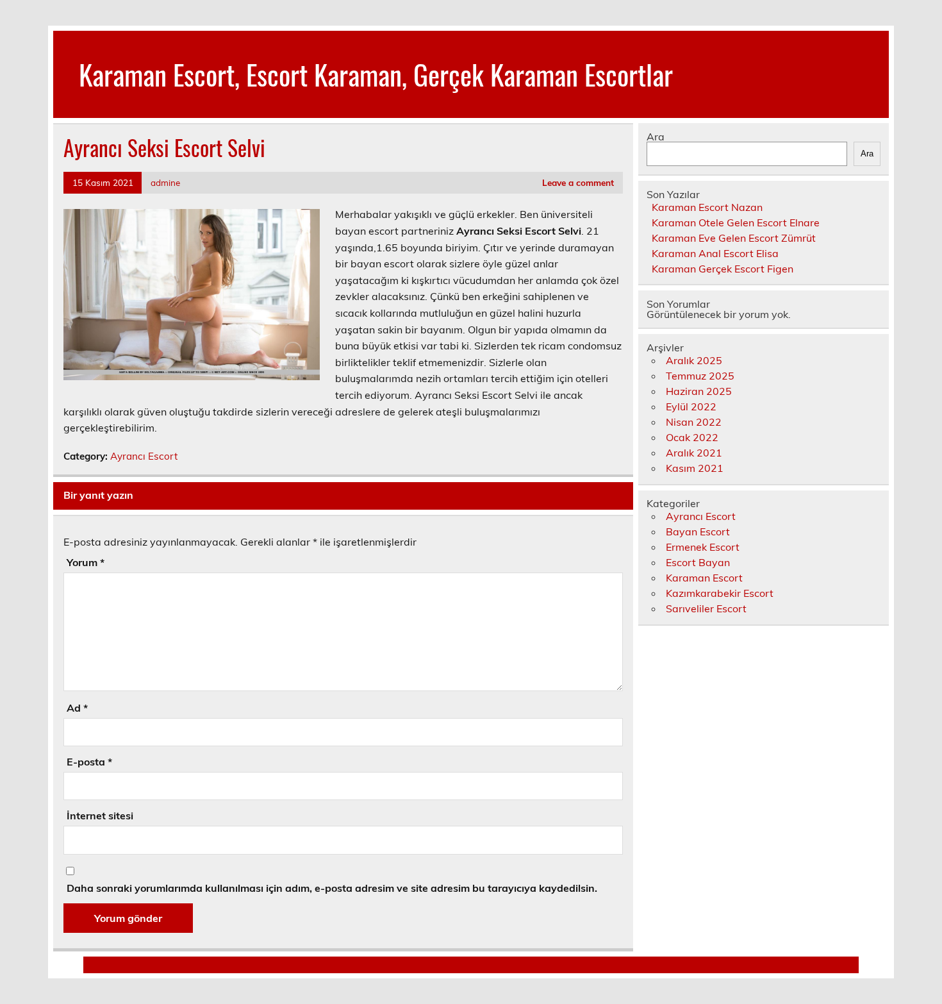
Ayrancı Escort (144, 456)
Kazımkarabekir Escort (719, 593)
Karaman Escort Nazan (707, 207)
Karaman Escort (704, 577)
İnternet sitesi (100, 815)
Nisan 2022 (694, 421)
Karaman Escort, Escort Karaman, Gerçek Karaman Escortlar (376, 73)
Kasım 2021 (694, 468)
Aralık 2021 (694, 452)
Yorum (85, 562)
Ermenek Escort (703, 546)
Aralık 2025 (694, 360)
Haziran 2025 (699, 391)
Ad (77, 708)
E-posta (89, 762)
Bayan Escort (698, 531)
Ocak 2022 (692, 437)
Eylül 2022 (691, 406)
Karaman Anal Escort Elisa (715, 253)
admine (165, 182)
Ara (656, 136)
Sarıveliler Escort (706, 608)
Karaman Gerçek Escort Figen (722, 268)
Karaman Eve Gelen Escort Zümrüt (734, 237)
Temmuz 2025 (700, 375)
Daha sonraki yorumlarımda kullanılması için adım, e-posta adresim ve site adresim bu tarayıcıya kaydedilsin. (332, 888)
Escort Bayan (698, 562)
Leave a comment (578, 182)
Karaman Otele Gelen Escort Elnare (736, 222)
